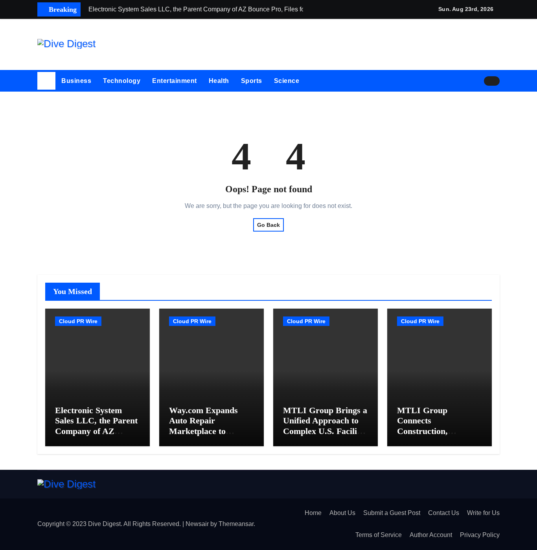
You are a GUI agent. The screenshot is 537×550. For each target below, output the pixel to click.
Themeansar (236, 524)
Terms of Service (378, 535)
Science (287, 80)
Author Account (431, 535)
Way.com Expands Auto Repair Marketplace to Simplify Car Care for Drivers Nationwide (210, 431)
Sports (251, 80)
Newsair (197, 524)
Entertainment (174, 80)
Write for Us (483, 513)
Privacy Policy (480, 535)
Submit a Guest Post (391, 513)
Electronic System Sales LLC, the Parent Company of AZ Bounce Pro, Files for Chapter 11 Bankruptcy (96, 436)
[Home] (46, 81)
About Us (342, 513)
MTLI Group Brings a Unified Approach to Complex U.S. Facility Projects (325, 425)
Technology (121, 80)
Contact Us (443, 513)
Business (76, 80)
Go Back (268, 225)
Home (313, 513)
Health (219, 80)
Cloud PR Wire (78, 321)
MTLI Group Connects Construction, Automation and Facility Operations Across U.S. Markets (435, 436)
